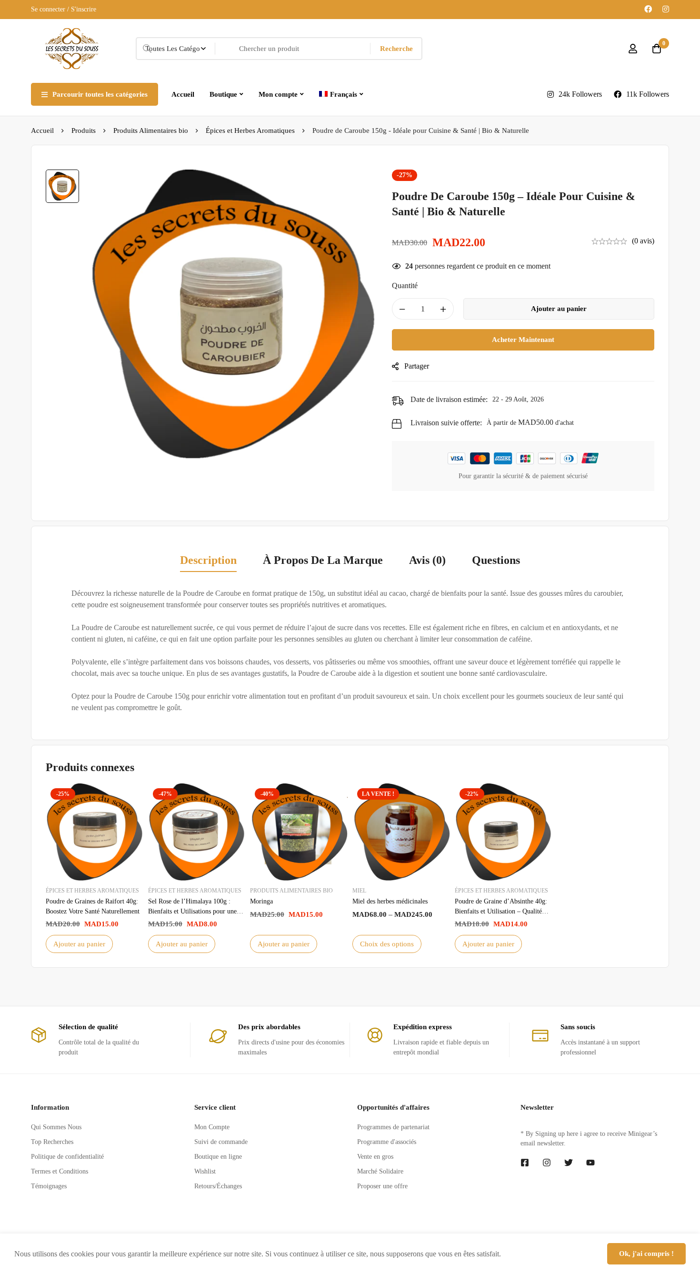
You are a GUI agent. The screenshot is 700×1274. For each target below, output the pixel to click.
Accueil (42, 130)
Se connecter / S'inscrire (63, 9)
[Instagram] (665, 9)
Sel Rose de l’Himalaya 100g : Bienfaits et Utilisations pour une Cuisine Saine (192, 911)
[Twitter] (568, 1162)
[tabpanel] (350, 650)
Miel (359, 890)
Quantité (405, 285)
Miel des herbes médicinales (390, 901)
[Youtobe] (590, 1162)
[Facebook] (648, 9)
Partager (416, 366)
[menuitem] (341, 94)
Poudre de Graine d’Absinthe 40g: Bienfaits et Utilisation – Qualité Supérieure (501, 911)
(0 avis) (643, 241)
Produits (83, 130)
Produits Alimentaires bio (150, 130)
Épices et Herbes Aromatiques (250, 130)
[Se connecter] (633, 48)
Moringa (261, 901)
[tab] (208, 561)
